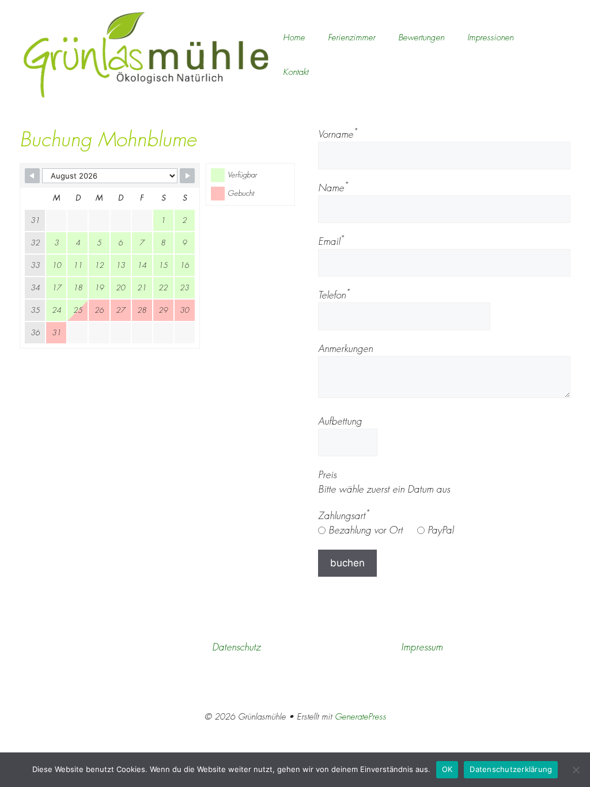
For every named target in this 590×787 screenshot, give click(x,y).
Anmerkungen (345, 348)
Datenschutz (236, 647)
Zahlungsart (344, 515)
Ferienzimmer (351, 37)
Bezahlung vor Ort (364, 530)
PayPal (439, 530)
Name (333, 187)
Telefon (334, 295)
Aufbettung (340, 421)
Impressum (421, 647)
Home (294, 37)
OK (447, 769)
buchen (347, 563)
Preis (327, 474)
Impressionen (490, 37)
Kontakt (295, 72)
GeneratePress (360, 716)
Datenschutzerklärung (511, 769)
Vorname (338, 134)
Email (331, 241)
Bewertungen (421, 37)
